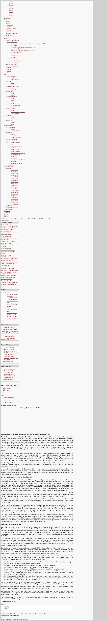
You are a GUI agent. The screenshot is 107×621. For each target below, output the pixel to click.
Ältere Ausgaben (14, 204)
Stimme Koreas (10, 311)
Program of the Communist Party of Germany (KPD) (22, 50)
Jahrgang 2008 (14, 200)
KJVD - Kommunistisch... (12, 297)
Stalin (6, 334)
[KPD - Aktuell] (4, 613)
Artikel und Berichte (11, 28)
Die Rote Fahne (14, 218)
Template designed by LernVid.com (20, 619)
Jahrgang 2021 (14, 178)
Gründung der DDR (15, 151)
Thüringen (9, 115)
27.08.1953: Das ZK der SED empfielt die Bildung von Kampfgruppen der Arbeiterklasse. (9, 284)
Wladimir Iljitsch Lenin (16, 137)
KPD (8, 331)
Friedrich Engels (14, 136)
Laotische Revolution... (12, 319)
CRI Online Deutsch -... (12, 314)
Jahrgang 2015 (14, 188)
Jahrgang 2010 (14, 197)
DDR (7, 327)
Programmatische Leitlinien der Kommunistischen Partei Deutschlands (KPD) (28, 43)
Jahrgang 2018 (14, 183)
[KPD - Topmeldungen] (45, 613)
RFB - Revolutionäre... (12, 302)
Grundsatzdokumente (12, 42)
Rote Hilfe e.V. (10, 306)
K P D (32, 218)
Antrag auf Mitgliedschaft (13, 40)
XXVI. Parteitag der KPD (9, 379)
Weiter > (6, 608)
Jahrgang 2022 (14, 176)
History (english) (14, 62)
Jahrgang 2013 (14, 192)
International (10, 25)
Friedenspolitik (14, 161)
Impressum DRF (11, 209)
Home (9, 218)
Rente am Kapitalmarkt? (9, 349)
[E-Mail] (6, 390)
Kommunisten (10, 336)
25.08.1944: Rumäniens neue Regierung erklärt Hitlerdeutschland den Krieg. (9, 252)
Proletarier (16, 333)
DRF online (10, 205)
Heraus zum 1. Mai (8, 361)
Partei (8, 21)
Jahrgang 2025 (14, 171)
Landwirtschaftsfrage (15, 154)
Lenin (2, 333)
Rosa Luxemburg (14, 331)
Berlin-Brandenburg (11, 76)
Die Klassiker (10, 132)
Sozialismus (15, 340)
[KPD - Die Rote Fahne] (14, 613)
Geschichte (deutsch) (15, 60)
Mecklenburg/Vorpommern (13, 86)
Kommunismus (6, 340)
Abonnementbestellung (12, 207)
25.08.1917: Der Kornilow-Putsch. (8, 241)
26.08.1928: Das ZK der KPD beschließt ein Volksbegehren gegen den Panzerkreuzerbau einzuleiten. (9, 270)
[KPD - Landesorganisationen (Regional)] (30, 613)
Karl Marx (13, 134)
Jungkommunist (14, 66)
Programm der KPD (15, 48)
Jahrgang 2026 (14, 170)
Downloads (10, 72)
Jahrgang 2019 (14, 182)
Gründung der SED (15, 149)
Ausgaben (9, 168)
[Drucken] (7, 388)
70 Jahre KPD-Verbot (9, 347)
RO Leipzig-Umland (15, 105)
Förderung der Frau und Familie (18, 159)
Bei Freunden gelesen (12, 33)
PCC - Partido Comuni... (12, 318)
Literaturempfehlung (12, 139)
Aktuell (12, 78)
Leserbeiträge (10, 31)
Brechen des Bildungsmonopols (18, 153)
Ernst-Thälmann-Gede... (12, 299)
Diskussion (9, 37)
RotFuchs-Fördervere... (12, 304)
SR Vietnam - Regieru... (12, 316)
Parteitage (9, 67)
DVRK (8, 26)
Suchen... (3, 220)
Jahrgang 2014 (14, 190)
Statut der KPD (14, 45)
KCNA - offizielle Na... (12, 313)
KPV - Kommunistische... (12, 309)
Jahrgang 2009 (14, 199)
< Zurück (7, 607)
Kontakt (12, 84)
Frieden (11, 327)
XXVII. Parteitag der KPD (10, 377)
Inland (8, 23)
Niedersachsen (10, 91)
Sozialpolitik (13, 156)
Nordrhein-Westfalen (12, 96)
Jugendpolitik (14, 158)
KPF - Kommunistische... (12, 294)
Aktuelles (13, 129)
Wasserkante (10, 120)
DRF (5, 327)
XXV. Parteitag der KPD (9, 376)
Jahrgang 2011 (14, 195)
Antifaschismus (10, 338)
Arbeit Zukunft (10, 296)
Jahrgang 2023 (14, 175)
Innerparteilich (10, 165)
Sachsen (9, 101)
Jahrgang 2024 (14, 173)
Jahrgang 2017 (14, 185)
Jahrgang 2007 (14, 202)
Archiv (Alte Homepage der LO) (18, 112)
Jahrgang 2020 (14, 180)
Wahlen (9, 69)
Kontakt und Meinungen (16, 146)
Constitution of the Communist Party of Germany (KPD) (23, 47)
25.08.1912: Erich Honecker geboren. (9, 238)
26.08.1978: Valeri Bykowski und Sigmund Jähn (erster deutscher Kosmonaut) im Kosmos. (8, 277)
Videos (9, 35)
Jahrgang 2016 (14, 187)
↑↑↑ (1, 617)
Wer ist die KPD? (14, 55)
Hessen (9, 81)
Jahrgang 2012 (14, 194)
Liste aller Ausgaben (15, 130)
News (12, 144)
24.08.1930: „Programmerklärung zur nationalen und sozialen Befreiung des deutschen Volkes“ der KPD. (10, 228)
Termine (9, 71)
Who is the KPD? (14, 57)
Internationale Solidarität (16, 163)
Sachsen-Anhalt (11, 108)
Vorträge (9, 30)
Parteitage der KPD (11, 405)
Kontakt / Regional (15, 79)
